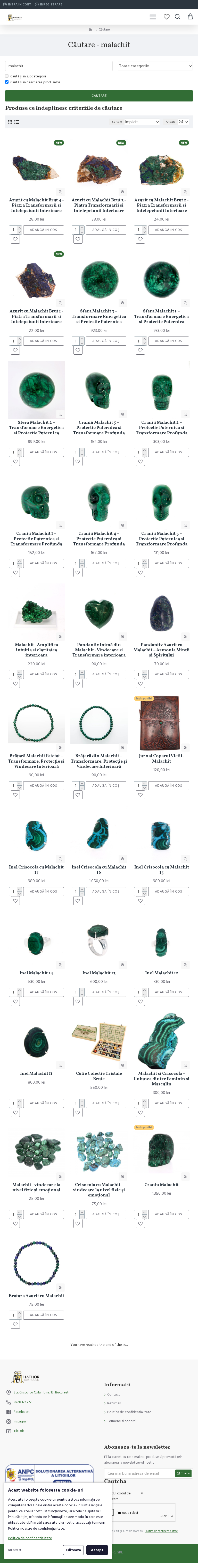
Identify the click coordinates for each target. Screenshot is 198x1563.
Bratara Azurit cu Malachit (36, 1296)
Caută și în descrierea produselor (35, 82)
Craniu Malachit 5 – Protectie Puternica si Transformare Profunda (99, 428)
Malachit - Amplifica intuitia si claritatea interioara (36, 650)
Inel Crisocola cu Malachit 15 (161, 870)
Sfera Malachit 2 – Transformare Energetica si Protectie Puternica (36, 428)
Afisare (171, 122)
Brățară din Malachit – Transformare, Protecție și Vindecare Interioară (99, 761)
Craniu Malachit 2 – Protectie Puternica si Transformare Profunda (161, 428)
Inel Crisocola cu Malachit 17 (36, 870)
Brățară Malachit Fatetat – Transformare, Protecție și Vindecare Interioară (36, 761)
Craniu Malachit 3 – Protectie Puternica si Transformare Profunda (161, 539)
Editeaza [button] (73, 1550)
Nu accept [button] (14, 1550)
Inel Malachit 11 (36, 1073)
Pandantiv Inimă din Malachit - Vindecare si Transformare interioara (99, 650)
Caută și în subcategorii (28, 76)
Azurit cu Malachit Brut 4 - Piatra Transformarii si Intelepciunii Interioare (36, 206)
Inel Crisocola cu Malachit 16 (99, 870)
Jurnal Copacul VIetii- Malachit (161, 759)
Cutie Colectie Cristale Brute (99, 1076)
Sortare (117, 122)
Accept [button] (97, 1550)
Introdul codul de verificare (117, 1496)
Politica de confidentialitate (30, 1538)
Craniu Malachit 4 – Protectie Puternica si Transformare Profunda (99, 539)
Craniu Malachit (161, 1185)
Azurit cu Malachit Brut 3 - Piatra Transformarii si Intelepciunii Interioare (99, 206)
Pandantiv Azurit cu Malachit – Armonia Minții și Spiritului (162, 650)
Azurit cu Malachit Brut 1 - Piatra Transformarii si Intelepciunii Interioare (36, 317)
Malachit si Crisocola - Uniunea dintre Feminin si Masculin (161, 1079)
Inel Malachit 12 (161, 973)
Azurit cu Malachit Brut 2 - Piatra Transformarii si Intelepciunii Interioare (161, 206)
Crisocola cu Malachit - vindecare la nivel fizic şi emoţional (99, 1190)
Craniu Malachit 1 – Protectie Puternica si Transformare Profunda (36, 539)
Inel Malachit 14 (36, 973)
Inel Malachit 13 (99, 973)
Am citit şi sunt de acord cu (143, 1531)
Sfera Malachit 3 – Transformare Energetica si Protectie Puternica (99, 317)
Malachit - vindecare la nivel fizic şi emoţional (36, 1187)
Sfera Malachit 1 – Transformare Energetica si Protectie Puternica (161, 317)
